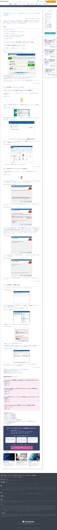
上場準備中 (21, 515)
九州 (18, 501)
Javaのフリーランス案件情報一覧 (10, 414)
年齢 (6, 514)
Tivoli (10, 510)
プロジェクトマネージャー (29, 483)
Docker (51, 508)
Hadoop (36, 509)
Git (22, 510)
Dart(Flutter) (4, 506)
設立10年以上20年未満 (6, 515)
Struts (41, 507)
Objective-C (23, 505)
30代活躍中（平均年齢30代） (19, 514)
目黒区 (42, 500)
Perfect (24, 507)
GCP (47, 508)
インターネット (9, 493)
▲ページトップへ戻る (36, 83)
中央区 (25, 500)
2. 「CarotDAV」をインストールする (9, 33)
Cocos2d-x (26, 509)
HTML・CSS (4, 505)
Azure (14, 480)
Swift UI (39, 507)
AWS (16, 480)
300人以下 (38, 514)
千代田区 (23, 500)
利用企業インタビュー (48, 13)
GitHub (31, 509)
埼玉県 (14, 500)
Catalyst (9, 507)
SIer (3, 493)
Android (21, 508)
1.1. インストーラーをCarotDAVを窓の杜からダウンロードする (13, 31)
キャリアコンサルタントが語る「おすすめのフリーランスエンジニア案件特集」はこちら (20, 421)
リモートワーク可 (15, 516)
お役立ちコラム (45, 4)
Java (5, 480)
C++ (32, 505)
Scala (30, 505)
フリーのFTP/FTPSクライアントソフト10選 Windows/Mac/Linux (18, 369)
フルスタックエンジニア (36, 483)
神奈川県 (11, 501)
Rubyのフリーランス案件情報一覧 (10, 417)
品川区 (40, 500)
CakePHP (24, 506)
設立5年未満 (51, 514)
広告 (20, 493)
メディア (16, 493)
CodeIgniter (30, 506)
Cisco (2, 509)
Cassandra (38, 509)
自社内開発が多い (4, 516)
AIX (16, 508)
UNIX (12, 508)
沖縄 (23, 501)
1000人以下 (41, 514)
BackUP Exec (52, 509)
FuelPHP (27, 506)
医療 (39, 493)
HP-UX (18, 508)
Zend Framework (20, 506)
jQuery (49, 507)
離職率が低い (42, 515)
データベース (47, 19)
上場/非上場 (15, 515)
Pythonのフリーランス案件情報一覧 (10, 418)
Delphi (50, 505)
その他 (32, 508)
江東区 (38, 500)
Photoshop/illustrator (28, 510)
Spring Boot (29, 507)
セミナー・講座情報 (48, 27)
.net (6, 506)
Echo (22, 507)
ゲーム (18, 493)
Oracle (27, 508)
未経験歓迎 (11, 516)
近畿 (16, 501)
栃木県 (10, 500)
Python (8, 480)
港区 (27, 500)
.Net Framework (48, 506)
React (3, 508)
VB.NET (33, 507)
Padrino (6, 507)
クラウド (46, 15)
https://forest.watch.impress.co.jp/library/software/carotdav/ (13, 52)
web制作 (23, 493)
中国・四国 (20, 501)
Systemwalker (5, 510)
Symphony (15, 506)
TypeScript (11, 480)
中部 (14, 501)
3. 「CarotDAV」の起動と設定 (8, 38)
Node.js (52, 507)
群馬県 (12, 500)
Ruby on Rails (44, 506)
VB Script (41, 505)
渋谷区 (50, 500)
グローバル (24, 515)
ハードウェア (26, 493)
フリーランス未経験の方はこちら (10, 422)
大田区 (45, 500)
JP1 (8, 510)
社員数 (32, 514)
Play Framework (34, 506)
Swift (20, 480)
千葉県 (16, 500)
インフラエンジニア (48, 17)
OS (5, 508)
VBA (36, 505)
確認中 (1, 500)
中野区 (52, 500)
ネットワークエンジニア (22, 483)
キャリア (46, 28)
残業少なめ (38, 515)
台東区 (34, 500)
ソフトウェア (12, 493)
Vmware (45, 508)
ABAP (47, 505)
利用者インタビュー (39, 4)
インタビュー (24, 475)
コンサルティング (42, 493)
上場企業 (18, 515)
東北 (5, 500)
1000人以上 (44, 514)
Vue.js (1, 507)
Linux (18, 480)
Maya (24, 510)
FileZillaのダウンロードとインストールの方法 (15, 372)
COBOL (45, 505)
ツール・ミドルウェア (13, 509)
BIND (40, 508)
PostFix (42, 508)
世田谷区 (47, 500)
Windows (7, 508)
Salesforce (33, 510)
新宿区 (29, 500)
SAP (35, 510)
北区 (20, 500)
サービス (2, 493)
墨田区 (36, 500)
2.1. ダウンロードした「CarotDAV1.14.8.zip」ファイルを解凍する (14, 35)
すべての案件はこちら (8, 423)
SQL (51, 505)
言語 (1, 505)
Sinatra (4, 507)
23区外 (5, 501)
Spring (38, 506)
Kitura (26, 507)
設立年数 (48, 514)
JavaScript (7, 505)
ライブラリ (46, 507)
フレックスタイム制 (3, 514)
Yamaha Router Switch (7, 509)
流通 (37, 493)
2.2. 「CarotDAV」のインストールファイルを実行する (12, 36)
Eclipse (29, 509)
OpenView (12, 510)
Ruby (3, 480)
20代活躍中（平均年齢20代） (11, 514)
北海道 (3, 500)
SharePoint (38, 510)
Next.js (44, 507)
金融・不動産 (29, 493)
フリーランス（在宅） (9, 497)
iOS (22, 508)
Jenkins (16, 510)
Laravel (52, 506)
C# (34, 505)
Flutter (36, 507)
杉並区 (54, 500)
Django (14, 507)
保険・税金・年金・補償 (48, 26)
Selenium (18, 510)
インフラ (25, 508)
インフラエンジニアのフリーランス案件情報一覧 (12, 419)
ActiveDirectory (48, 509)
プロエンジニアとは (11, 475)
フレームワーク (12, 506)
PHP (1, 480)
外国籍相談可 (32, 515)
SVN (33, 509)
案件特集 (5, 475)
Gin (20, 507)
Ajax (53, 507)
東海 (13, 501)
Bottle (18, 507)
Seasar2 (40, 506)
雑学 (46, 18)
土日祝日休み (46, 515)
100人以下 (34, 514)
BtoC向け (8, 516)
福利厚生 (36, 515)
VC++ (1, 506)
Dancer (12, 507)
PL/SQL (54, 505)
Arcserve (2, 510)
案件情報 (2, 475)
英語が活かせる (28, 515)
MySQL (30, 508)
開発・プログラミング (48, 14)
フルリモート (25, 501)
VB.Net (38, 505)
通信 (5, 493)
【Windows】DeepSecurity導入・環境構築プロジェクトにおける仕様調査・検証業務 (19, 405)
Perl (17, 505)
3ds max (19, 509)
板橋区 (3, 501)
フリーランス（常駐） (3, 497)
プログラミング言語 (48, 16)
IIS (38, 508)
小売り (35, 493)
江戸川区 (8, 501)
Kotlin (22, 480)
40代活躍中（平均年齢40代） (27, 514)
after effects (22, 509)
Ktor (34, 507)
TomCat (44, 509)
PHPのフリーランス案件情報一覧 (10, 415)
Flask (16, 507)
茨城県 (7, 500)
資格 (46, 20)
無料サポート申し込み (30, 4)
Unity (17, 509)
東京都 (18, 500)
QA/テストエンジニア (10, 483)
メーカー (33, 493)
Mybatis (42, 509)
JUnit (21, 510)
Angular (55, 506)
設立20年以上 (11, 515)
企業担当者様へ (42, 1)
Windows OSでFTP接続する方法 (13, 370)
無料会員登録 (34, 475)
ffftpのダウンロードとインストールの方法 (14, 371)
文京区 (31, 500)
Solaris (14, 508)
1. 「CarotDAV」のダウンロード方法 (9, 29)
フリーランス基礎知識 (48, 25)
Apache (36, 508)
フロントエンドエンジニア (4, 483)
